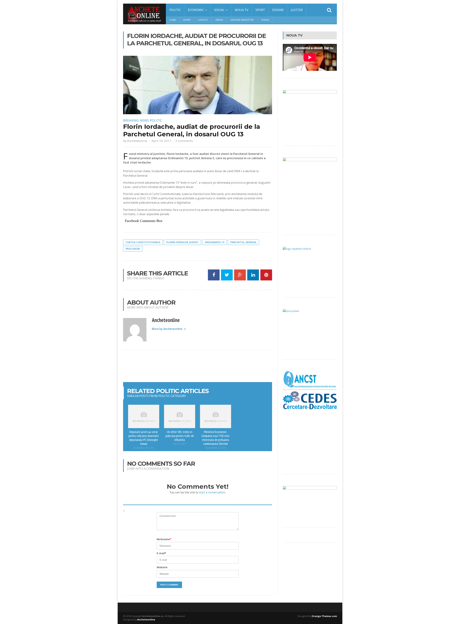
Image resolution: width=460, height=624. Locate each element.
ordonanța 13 (214, 242)
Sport (260, 10)
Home (172, 19)
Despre (186, 19)
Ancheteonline (137, 141)
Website (162, 567)
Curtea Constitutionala (143, 242)
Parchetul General (243, 242)
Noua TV (241, 10)
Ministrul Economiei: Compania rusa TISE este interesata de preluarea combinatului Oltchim (215, 438)
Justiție (297, 10)
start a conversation (212, 492)
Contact (203, 19)
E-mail (161, 553)
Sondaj (265, 19)
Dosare (278, 10)
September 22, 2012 (215, 447)
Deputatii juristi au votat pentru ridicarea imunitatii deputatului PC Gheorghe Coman (143, 438)
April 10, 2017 (161, 141)
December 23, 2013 (143, 447)
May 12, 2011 (179, 443)
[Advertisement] (197, 366)
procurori (133, 248)
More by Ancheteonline (167, 329)
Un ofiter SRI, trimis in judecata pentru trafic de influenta (179, 436)
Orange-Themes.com (324, 616)
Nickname (164, 539)
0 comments (184, 141)
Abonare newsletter (242, 19)
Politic (175, 10)
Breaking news (136, 120)
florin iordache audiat (182, 242)
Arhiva (219, 19)
